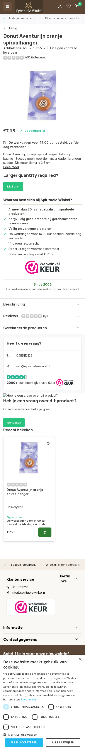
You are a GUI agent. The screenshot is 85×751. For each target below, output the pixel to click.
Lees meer (11, 167)
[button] (42, 734)
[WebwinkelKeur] (42, 267)
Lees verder (28, 699)
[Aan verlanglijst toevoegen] (48, 443)
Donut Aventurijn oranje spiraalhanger (25, 492)
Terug (12, 28)
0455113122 (24, 355)
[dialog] (42, 703)
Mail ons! (13, 186)
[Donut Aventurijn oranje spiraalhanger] (29, 457)
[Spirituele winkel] (29, 6)
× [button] (80, 659)
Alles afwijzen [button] (63, 742)
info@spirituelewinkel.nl (33, 366)
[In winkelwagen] (44, 532)
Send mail (14, 422)
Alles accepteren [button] (23, 742)
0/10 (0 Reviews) (35, 57)
